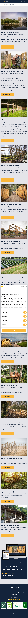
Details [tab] (14, 290)
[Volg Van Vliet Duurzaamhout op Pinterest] (14, 588)
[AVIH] (17, 605)
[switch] (25, 316)
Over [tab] (23, 290)
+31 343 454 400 (14, 597)
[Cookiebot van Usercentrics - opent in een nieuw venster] (21, 286)
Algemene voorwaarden (13, 612)
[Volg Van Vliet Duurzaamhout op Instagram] (16, 588)
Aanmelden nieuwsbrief (8, 573)
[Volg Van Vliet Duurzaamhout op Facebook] (9, 588)
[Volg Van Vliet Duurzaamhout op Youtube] (18, 588)
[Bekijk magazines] (14, 551)
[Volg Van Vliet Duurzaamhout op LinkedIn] (11, 588)
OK (14, 330)
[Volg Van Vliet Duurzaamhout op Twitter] (12, 588)
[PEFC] (9, 605)
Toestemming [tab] (5, 290)
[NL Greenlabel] (24, 605)
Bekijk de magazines (8, 575)
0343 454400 (24, 1)
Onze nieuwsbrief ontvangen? (11, 563)
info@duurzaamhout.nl (14, 599)
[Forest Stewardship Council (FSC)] (3, 605)
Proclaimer (22, 612)
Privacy (14, 613)
